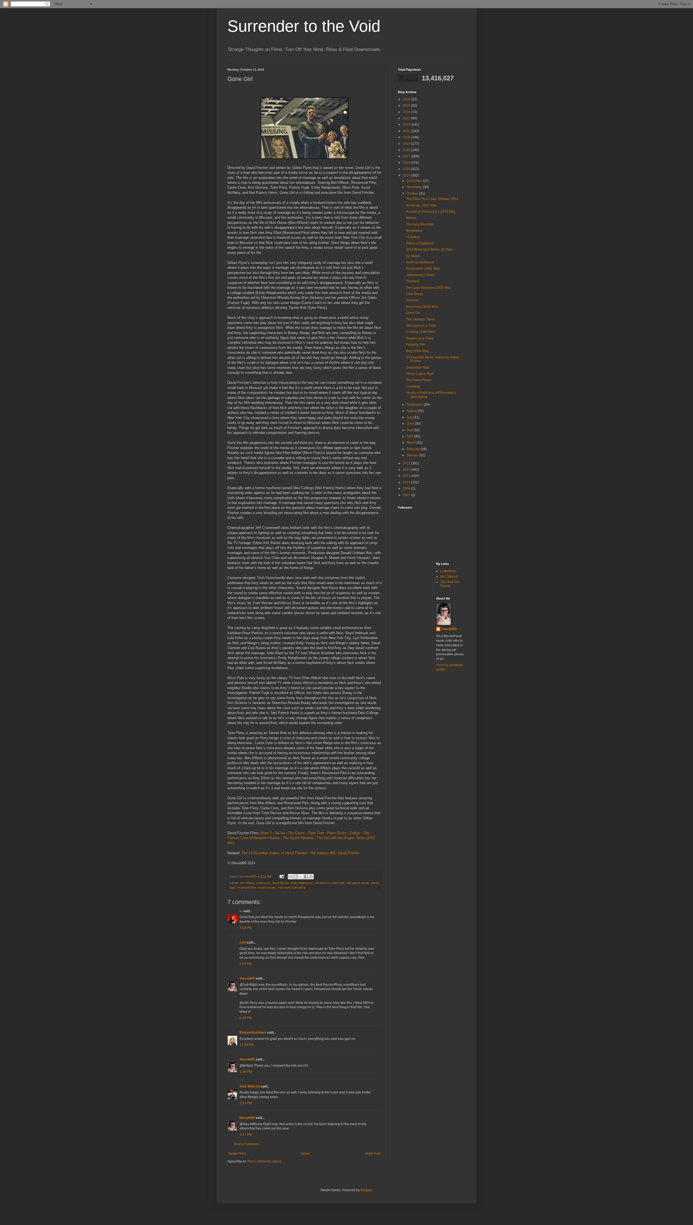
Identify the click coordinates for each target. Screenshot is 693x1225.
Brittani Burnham (253, 1032)
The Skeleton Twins (420, 319)
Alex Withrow (250, 1086)
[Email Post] (281, 876)
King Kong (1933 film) (422, 307)
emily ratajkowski (301, 883)
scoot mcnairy (267, 887)
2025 (407, 105)
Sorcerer (412, 300)
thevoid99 (247, 978)
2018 (407, 150)
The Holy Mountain (420, 224)
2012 (407, 469)
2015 (407, 169)
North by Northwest (420, 262)
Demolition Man (417, 367)
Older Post (372, 1153)
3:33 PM (246, 1103)
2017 (407, 156)
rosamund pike (246, 887)
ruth (243, 942)
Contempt (413, 386)
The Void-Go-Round (450, 584)
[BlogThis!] (295, 876)
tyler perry (299, 887)
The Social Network (298, 838)
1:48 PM (246, 1072)
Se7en (280, 833)
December (415, 181)
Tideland (412, 281)
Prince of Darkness (420, 243)
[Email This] (290, 876)
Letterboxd (448, 571)
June (411, 423)
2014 (407, 175)
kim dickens (322, 883)
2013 (407, 463)
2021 (407, 131)
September (415, 405)
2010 (407, 482)
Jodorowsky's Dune (420, 275)
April (410, 436)
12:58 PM (247, 1045)
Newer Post (237, 1153)
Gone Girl (413, 313)
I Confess (413, 237)
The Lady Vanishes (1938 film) (428, 288)
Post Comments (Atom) (264, 1161)
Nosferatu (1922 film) (421, 205)
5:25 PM (246, 964)
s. (241, 911)
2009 (407, 488)
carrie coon (263, 883)
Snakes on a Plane (420, 338)
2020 (407, 137)
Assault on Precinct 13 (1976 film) (430, 212)
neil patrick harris (357, 883)
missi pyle (338, 883)
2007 (407, 495)
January (413, 455)
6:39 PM (246, 1018)
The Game (296, 833)
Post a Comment (246, 1144)
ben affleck (247, 883)
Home (305, 1153)
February (414, 449)
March (412, 442)
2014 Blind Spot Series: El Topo (429, 249)
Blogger (366, 1190)
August (412, 411)
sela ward (284, 887)
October (413, 193)
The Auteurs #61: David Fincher (334, 853)
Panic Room (336, 833)
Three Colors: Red (419, 374)
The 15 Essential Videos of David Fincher (274, 853)
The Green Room (419, 380)
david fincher (280, 883)
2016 (407, 163)
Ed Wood (413, 256)
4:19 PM (246, 928)
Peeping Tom (416, 344)
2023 (407, 118)
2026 (407, 99)
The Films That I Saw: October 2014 (432, 199)
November (415, 187)
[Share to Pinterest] (311, 876)
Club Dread (414, 294)
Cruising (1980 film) (420, 332)
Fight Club (316, 833)
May (410, 430)
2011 (407, 476)
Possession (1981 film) (423, 268)
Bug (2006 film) (417, 351)
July (410, 417)
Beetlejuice (414, 230)
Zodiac (354, 833)
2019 (407, 144)
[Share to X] (300, 876)
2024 (407, 112)
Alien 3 (266, 833)
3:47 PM (246, 1134)
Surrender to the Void (303, 26)
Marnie (411, 218)
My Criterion (449, 576)
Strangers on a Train (421, 325)
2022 (407, 124)
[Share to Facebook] (306, 876)
